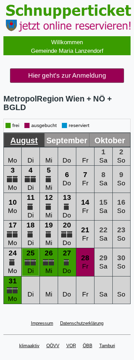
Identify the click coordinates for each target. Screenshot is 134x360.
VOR (71, 345)
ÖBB (87, 345)
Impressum (42, 323)
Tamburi (107, 345)
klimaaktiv (29, 345)
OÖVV (52, 345)
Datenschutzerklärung (81, 323)
